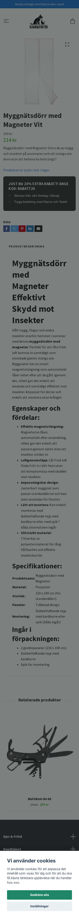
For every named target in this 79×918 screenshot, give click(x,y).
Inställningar (39, 906)
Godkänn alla (39, 895)
